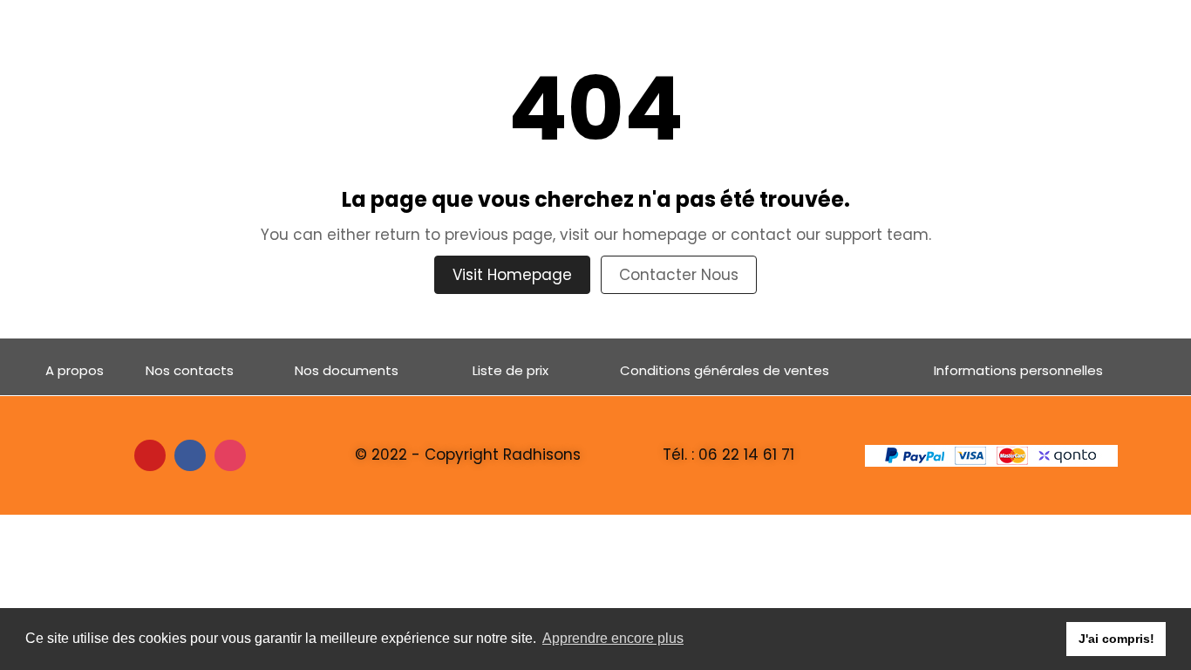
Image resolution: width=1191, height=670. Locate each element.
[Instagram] (230, 455)
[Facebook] (190, 455)
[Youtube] (150, 455)
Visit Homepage (512, 274)
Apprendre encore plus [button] (613, 638)
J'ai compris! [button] (1116, 639)
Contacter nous (678, 274)
